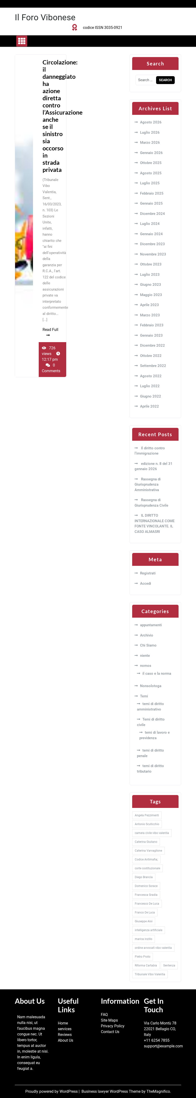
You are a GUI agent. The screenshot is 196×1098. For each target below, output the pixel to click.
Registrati (148, 573)
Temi (144, 696)
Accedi (145, 583)
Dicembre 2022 (152, 345)
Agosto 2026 (151, 122)
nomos (145, 665)
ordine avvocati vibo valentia (153, 947)
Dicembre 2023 (152, 244)
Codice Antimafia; (146, 859)
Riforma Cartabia (146, 965)
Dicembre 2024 (152, 214)
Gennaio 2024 (151, 234)
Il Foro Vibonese (45, 17)
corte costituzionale (147, 868)
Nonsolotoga (150, 686)
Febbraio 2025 (151, 193)
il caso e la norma (156, 673)
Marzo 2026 (150, 142)
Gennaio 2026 (151, 153)
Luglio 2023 (150, 274)
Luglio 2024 (150, 224)
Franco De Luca (145, 912)
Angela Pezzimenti (147, 815)
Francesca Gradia (146, 894)
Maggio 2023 (151, 295)
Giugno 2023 (150, 284)
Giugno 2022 (150, 396)
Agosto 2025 (151, 173)
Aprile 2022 (149, 406)
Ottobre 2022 (151, 356)
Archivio (146, 635)
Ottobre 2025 (151, 163)
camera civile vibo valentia (152, 833)
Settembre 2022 (153, 366)
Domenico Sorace (146, 886)
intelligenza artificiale (148, 930)
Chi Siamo (148, 645)
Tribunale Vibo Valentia (150, 974)
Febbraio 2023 (151, 325)
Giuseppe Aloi (143, 921)
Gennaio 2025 (151, 203)
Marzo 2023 (150, 315)
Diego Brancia (144, 877)
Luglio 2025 (150, 183)
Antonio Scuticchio (147, 824)
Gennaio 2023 (151, 335)
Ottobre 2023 (151, 264)
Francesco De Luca (147, 903)
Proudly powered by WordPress (52, 1091)
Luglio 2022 (150, 386)
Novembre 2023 (153, 254)
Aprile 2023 (149, 305)
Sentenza (169, 965)
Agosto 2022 (151, 376)
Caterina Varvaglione (148, 850)
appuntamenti (151, 625)
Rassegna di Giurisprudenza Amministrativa (148, 484)
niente (145, 655)
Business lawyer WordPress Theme (112, 1091)
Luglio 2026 (150, 132)
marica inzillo (143, 939)
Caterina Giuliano (146, 841)
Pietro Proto (142, 956)
